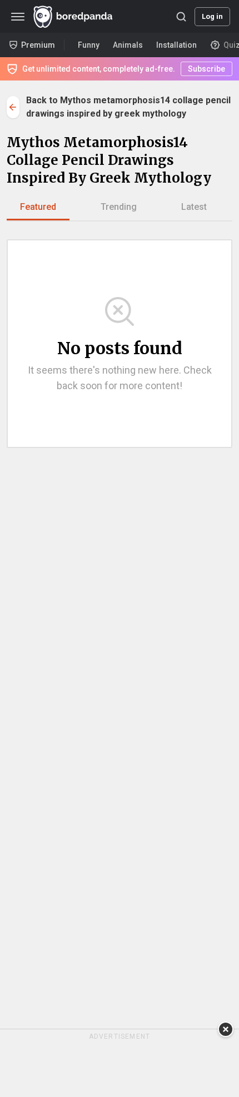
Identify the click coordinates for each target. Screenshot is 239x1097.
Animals (128, 45)
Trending (119, 207)
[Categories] (18, 17)
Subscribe (206, 68)
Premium (38, 45)
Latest (194, 207)
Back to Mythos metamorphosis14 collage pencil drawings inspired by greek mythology (128, 107)
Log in (212, 16)
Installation (176, 45)
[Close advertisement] (225, 1029)
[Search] (181, 17)
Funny (88, 45)
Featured (38, 207)
